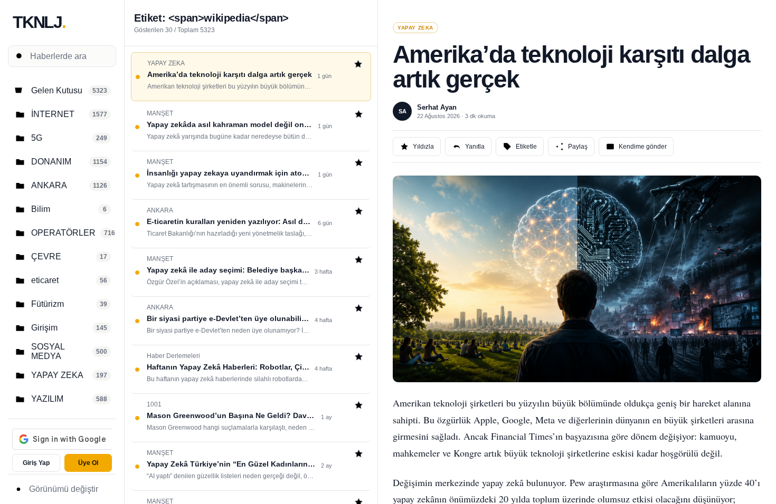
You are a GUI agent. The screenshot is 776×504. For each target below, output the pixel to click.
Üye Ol (88, 463)
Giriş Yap (36, 463)
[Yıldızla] (358, 65)
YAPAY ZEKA (415, 28)
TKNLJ (39, 22)
